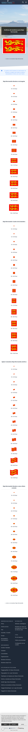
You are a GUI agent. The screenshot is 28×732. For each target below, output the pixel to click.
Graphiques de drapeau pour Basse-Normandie (12, 676)
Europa (2, 635)
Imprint (11, 730)
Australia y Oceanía (5, 632)
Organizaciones (4, 656)
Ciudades (3, 650)
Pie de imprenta (19, 637)
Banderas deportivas (6, 662)
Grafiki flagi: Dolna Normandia (8, 682)
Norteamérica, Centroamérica (4, 639)
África (2, 623)
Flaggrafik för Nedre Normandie (8, 691)
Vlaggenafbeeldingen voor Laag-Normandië (11, 688)
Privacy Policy (15, 730)
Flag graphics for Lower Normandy (9, 673)
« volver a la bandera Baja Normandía (14, 58)
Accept (14, 724)
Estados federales (5, 647)
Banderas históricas (6, 659)
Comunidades (4, 653)
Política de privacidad (20, 640)
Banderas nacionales (7, 621)
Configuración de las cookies (20, 644)
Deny (5, 724)
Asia (2, 629)
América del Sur (4, 626)
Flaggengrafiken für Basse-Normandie (10, 670)
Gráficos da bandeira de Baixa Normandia (11, 685)
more (22, 724)
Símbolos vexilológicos (20, 623)
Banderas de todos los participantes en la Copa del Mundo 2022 (21, 628)
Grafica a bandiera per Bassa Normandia (11, 679)
